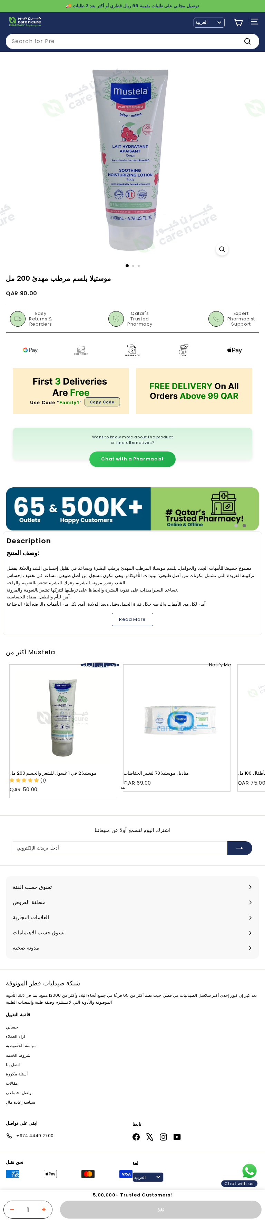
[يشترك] (239, 848)
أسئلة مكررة (17, 1074)
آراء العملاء (15, 1036)
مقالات (12, 1083)
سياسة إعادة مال (20, 1102)
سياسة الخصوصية (21, 1046)
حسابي (12, 1027)
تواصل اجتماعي (19, 1092)
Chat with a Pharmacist (132, 459)
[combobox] (132, 41)
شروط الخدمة (18, 1055)
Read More (132, 619)
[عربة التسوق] (238, 22)
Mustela (41, 652)
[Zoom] (222, 249)
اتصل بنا (13, 1064)
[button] (25, 780)
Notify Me (220, 665)
